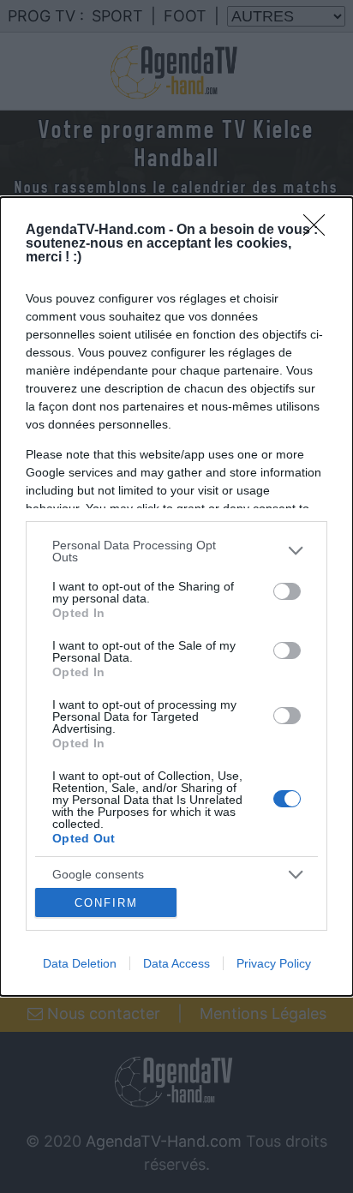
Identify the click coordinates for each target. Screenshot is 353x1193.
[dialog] (176, 597)
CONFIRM (106, 902)
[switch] (287, 591)
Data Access (176, 963)
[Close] (319, 230)
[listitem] (176, 551)
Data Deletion (80, 963)
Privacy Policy (273, 963)
